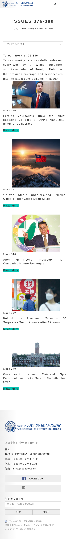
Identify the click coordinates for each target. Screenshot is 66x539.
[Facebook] (33, 478)
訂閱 (19, 512)
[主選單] (62, 4)
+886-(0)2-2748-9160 (25, 459)
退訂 (46, 512)
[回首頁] (18, 4)
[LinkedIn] (33, 488)
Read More (11, 130)
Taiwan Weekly (27, 28)
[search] (55, 4)
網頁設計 (31, 529)
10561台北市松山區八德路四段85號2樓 (27, 454)
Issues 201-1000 (45, 28)
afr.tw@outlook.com (24, 468)
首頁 (15, 28)
